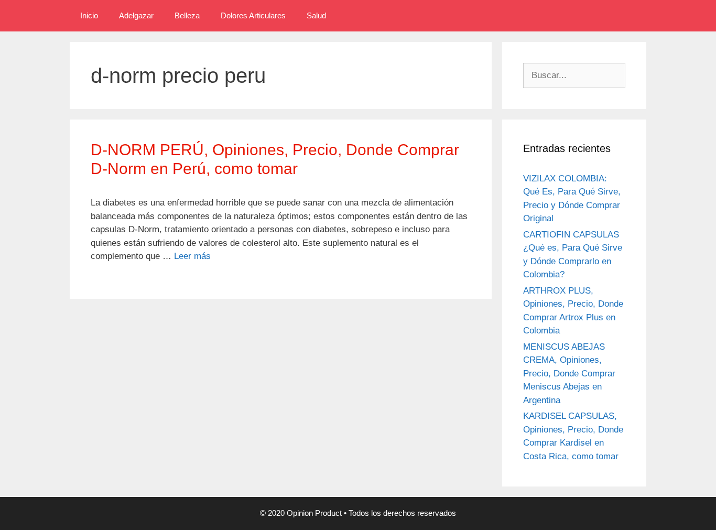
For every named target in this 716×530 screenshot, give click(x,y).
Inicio (89, 15)
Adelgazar (136, 15)
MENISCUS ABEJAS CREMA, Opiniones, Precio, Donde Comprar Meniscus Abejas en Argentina (569, 373)
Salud (316, 15)
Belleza (187, 15)
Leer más (192, 256)
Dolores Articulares (253, 15)
